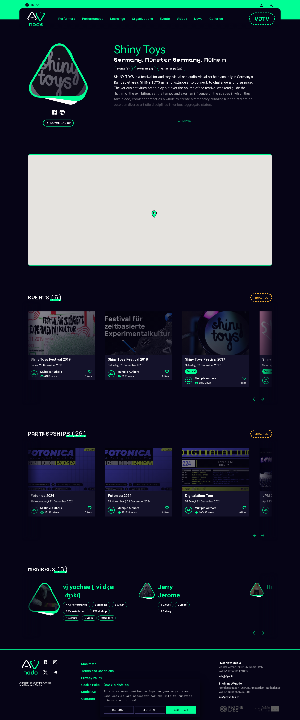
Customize (118, 709)
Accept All (181, 709)
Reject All (150, 709)
